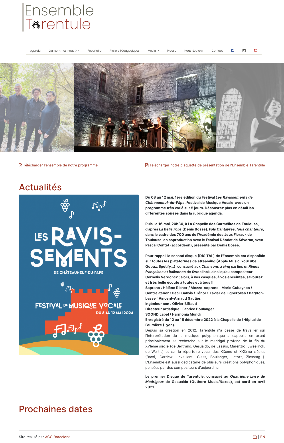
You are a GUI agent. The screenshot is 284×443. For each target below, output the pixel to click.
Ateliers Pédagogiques (125, 51)
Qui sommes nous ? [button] (63, 51)
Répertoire (94, 51)
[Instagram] (244, 51)
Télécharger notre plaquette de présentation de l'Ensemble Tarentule (206, 165)
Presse (171, 51)
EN (262, 437)
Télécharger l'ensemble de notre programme (60, 165)
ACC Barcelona (57, 437)
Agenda (35, 51)
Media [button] (152, 51)
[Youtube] (256, 51)
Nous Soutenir (193, 51)
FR (255, 437)
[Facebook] (233, 51)
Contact (217, 51)
